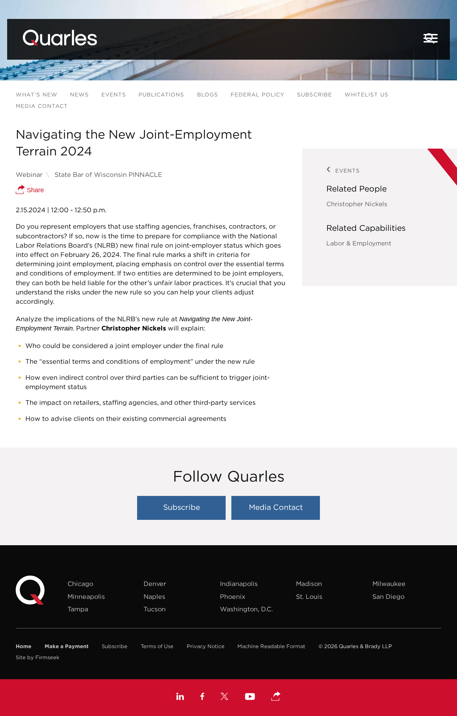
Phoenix (232, 596)
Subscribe (314, 94)
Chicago (80, 584)
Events (113, 94)
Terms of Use (157, 646)
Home (23, 646)
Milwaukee (389, 584)
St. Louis (309, 596)
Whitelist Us (366, 94)
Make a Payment (67, 646)
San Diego (388, 596)
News (79, 94)
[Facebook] (202, 697)
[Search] (430, 38)
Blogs (207, 94)
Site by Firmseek (37, 657)
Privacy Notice (206, 646)
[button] (276, 696)
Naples (154, 596)
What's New (36, 94)
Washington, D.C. (246, 609)
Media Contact (42, 106)
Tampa (77, 609)
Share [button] (34, 190)
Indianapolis (239, 584)
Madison (309, 584)
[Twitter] (224, 697)
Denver (155, 584)
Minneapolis (86, 596)
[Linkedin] (180, 697)
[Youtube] (249, 697)
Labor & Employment (358, 243)
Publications (161, 94)
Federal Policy (258, 94)
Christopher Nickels (356, 204)
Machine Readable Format (271, 646)
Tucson (155, 609)
